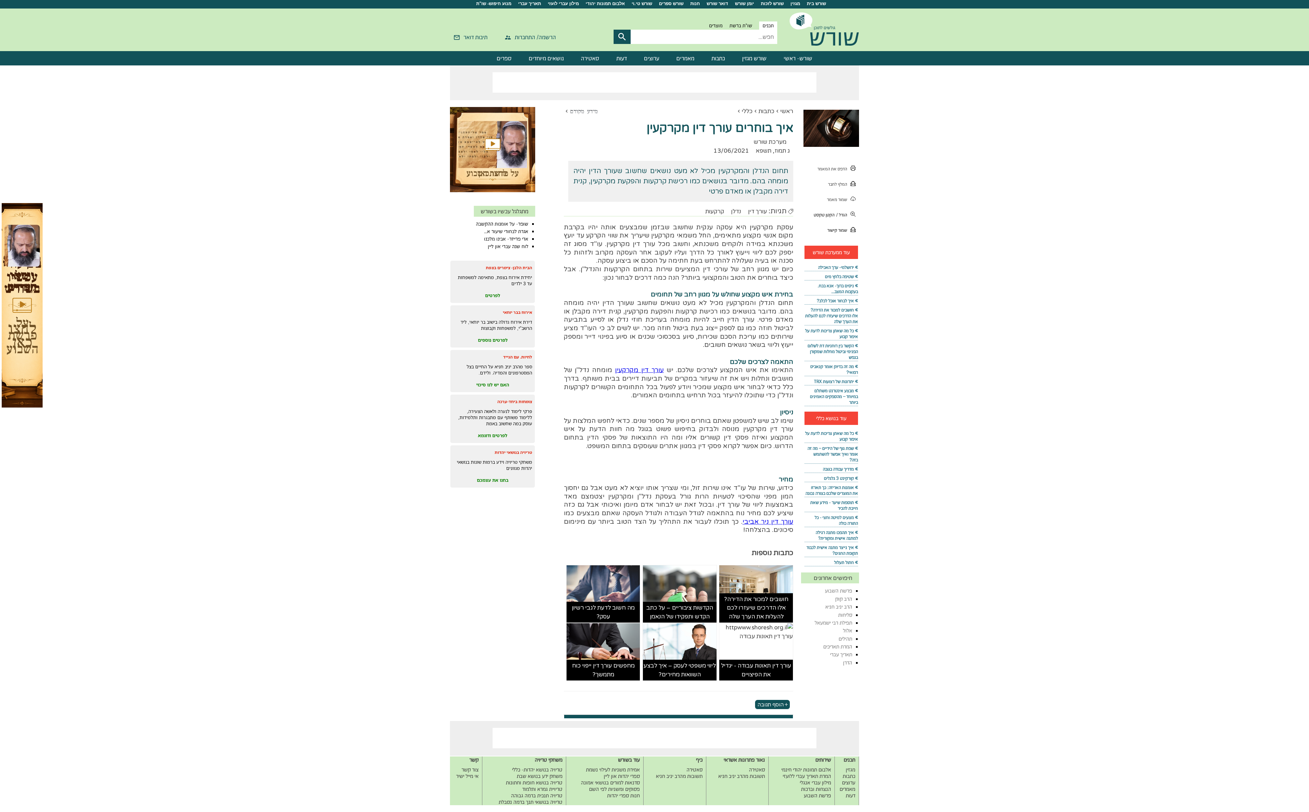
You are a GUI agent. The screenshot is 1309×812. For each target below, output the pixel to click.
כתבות (718, 58)
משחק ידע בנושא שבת (539, 776)
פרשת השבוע (838, 590)
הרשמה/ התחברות (535, 37)
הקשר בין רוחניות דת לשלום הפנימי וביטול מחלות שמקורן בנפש (833, 351)
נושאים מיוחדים (546, 58)
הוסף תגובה (770, 704)
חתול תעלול (844, 562)
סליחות (845, 615)
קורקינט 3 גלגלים (839, 478)
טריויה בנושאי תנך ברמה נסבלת (530, 802)
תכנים (768, 25)
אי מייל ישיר (467, 776)
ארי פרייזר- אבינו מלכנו (506, 239)
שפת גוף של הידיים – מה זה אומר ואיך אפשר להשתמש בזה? (833, 454)
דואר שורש (717, 3)
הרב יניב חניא (838, 606)
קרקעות (714, 211)
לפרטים (492, 295)
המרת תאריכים (837, 646)
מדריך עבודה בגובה (838, 469)
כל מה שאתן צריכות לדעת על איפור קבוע (831, 333)
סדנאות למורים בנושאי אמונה (610, 782)
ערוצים (651, 58)
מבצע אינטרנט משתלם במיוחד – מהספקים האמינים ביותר (834, 396)
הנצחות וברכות (816, 789)
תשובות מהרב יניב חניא (741, 776)
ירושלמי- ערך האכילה (836, 267)
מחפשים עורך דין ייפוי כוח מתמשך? (603, 670)
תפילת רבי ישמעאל (833, 622)
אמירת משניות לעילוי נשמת (613, 769)
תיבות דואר (475, 37)
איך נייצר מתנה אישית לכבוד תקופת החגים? (832, 550)
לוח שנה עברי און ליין (508, 246)
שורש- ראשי (798, 58)
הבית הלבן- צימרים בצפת (509, 268)
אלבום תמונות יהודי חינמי (806, 769)
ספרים (504, 58)
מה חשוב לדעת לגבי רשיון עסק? (603, 612)
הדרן (847, 662)
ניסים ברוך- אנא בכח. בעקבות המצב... (838, 288)
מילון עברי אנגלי (815, 782)
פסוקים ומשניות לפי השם (614, 789)
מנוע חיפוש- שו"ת (493, 3)
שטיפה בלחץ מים (839, 276)
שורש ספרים (671, 3)
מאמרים (685, 58)
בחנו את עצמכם (493, 480)
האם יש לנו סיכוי (492, 385)
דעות (621, 58)
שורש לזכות (772, 3)
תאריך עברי (529, 3)
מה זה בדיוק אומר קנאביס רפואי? (834, 369)
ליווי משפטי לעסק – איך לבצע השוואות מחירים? (680, 670)
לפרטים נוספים (493, 340)
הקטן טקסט (824, 215)
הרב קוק (843, 599)
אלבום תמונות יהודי (605, 3)
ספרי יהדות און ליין (622, 776)
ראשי (786, 111)
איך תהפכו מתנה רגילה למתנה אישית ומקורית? (837, 535)
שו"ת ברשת (740, 25)
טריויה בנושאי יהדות (513, 452)
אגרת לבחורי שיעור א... (506, 231)
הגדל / (841, 215)
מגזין (795, 3)
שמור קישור (837, 230)
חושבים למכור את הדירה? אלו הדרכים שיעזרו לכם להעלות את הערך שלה (756, 608)
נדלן (736, 211)
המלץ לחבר (837, 184)
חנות (695, 3)
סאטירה (590, 58)
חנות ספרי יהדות (623, 795)
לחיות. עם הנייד (517, 357)
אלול (847, 630)
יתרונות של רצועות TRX (834, 381)
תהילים (845, 638)
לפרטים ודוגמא (492, 435)
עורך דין (757, 211)
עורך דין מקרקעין (639, 370)
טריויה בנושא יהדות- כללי (537, 769)
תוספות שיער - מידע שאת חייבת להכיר (834, 505)
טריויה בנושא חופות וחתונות (534, 782)
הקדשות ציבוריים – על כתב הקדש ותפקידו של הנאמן (679, 612)
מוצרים (716, 25)
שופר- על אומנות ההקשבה (502, 224)
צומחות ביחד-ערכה (514, 401)
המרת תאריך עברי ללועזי (807, 776)
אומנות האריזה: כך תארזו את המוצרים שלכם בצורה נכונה (832, 490)
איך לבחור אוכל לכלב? (835, 301)
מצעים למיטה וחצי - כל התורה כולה (836, 520)
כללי (747, 111)
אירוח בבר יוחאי (517, 312)
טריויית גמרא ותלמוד (542, 789)
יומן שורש (744, 3)
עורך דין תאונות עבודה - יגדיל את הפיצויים (756, 670)
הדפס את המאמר (832, 169)
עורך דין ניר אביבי (767, 521)
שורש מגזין (754, 58)
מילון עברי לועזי (563, 3)
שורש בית (816, 3)
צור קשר (470, 769)
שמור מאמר (837, 199)
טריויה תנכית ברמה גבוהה (536, 795)
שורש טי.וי (642, 3)
